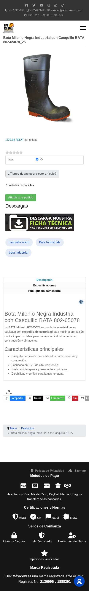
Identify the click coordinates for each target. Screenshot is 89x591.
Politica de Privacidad (49, 470)
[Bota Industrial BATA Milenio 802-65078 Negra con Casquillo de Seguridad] (44, 90)
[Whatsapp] (55, 5)
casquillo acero (19, 242)
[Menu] (83, 28)
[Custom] (62, 5)
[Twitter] (33, 5)
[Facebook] (26, 5)
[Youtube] (41, 5)
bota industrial (18, 252)
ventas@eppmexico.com (66, 10)
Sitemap (80, 470)
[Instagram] (49, 5)
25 (41, 159)
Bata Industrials (49, 242)
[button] (79, 581)
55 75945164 (16, 10)
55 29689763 (37, 10)
